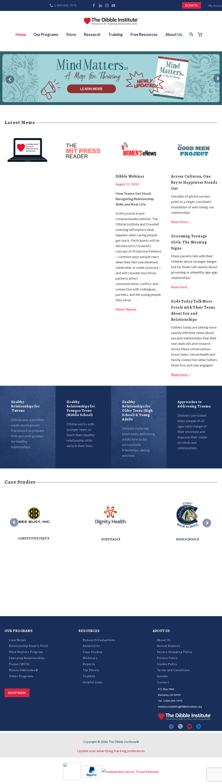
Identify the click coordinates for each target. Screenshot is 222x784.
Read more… (180, 287)
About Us (173, 34)
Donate (162, 676)
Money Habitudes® (23, 670)
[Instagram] (107, 5)
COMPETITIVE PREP (32, 538)
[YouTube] (113, 5)
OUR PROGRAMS (19, 630)
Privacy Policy (167, 658)
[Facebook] (94, 5)
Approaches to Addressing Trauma (194, 404)
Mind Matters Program (26, 652)
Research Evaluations (99, 640)
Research (92, 34)
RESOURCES (89, 630)
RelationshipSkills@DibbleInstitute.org (180, 706)
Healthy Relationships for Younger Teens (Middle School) (81, 408)
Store (71, 34)
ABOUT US (161, 630)
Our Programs (45, 34)
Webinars (90, 658)
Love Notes (17, 640)
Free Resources (144, 34)
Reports (89, 664)
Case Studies (93, 652)
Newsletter (91, 646)
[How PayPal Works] (91, 771)
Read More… (180, 222)
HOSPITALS (109, 539)
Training (115, 34)
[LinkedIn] (100, 5)
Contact (163, 682)
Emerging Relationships (27, 658)
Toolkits (89, 676)
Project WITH (19, 664)
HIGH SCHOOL (186, 539)
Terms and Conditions (173, 670)
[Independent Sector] (130, 771)
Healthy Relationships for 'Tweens (25, 406)
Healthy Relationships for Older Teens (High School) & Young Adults (137, 411)
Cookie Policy (167, 664)
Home (21, 34)
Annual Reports (168, 646)
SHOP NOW (17, 693)
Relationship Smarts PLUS (28, 646)
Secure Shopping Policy (174, 652)
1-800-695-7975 (65, 5)
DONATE (191, 5)
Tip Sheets (91, 670)
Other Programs (21, 676)
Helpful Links (93, 682)
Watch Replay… (127, 309)
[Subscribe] (120, 5)
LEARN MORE (91, 89)
